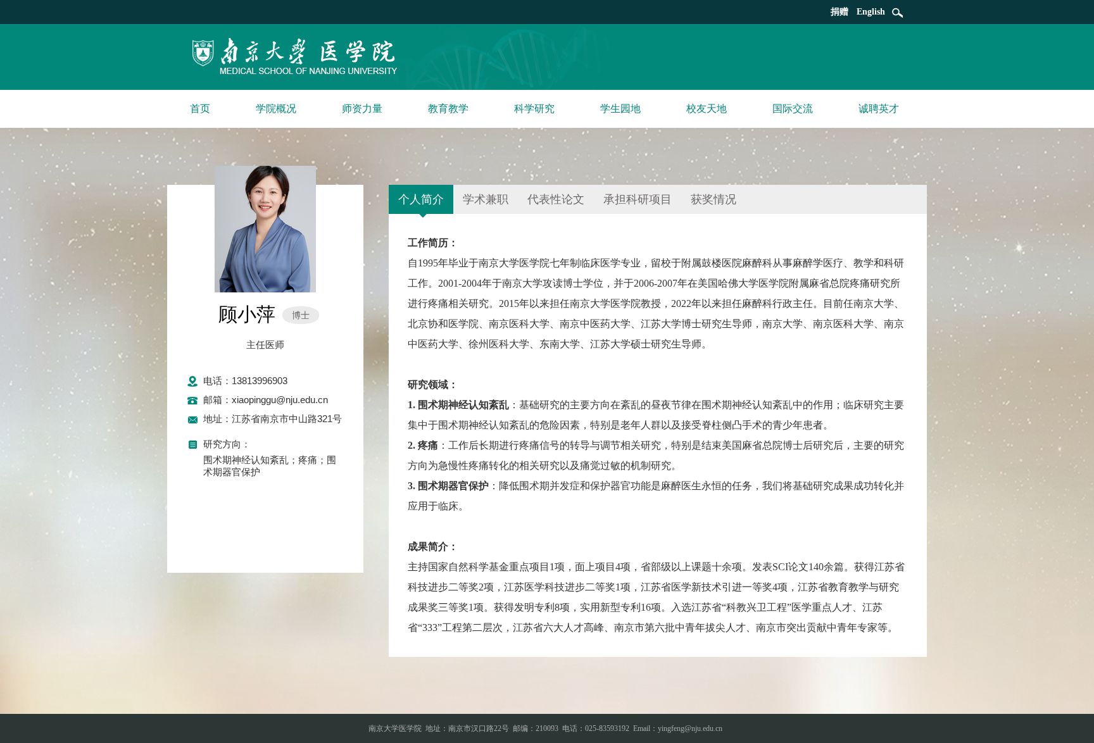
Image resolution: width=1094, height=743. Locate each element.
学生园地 (620, 108)
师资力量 (362, 108)
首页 (200, 108)
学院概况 (276, 108)
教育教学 (448, 108)
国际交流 (792, 108)
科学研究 (534, 108)
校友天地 (706, 108)
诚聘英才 (878, 108)
